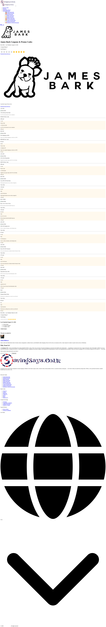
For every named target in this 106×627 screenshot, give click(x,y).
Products (2, 53)
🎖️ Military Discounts (9, 15)
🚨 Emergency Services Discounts (12, 22)
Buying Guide (5, 7)
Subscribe (14, 353)
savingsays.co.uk (7, 625)
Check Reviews (7, 53)
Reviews (4, 8)
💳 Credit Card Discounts (10, 20)
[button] (53, 519)
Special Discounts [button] (6, 11)
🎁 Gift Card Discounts (10, 19)
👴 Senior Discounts (9, 16)
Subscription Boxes (6, 9)
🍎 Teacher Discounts (9, 13)
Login (3, 24)
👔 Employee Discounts (10, 21)
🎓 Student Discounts (9, 12)
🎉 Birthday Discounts (9, 18)
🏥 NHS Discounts (9, 14)
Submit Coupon (3, 328)
